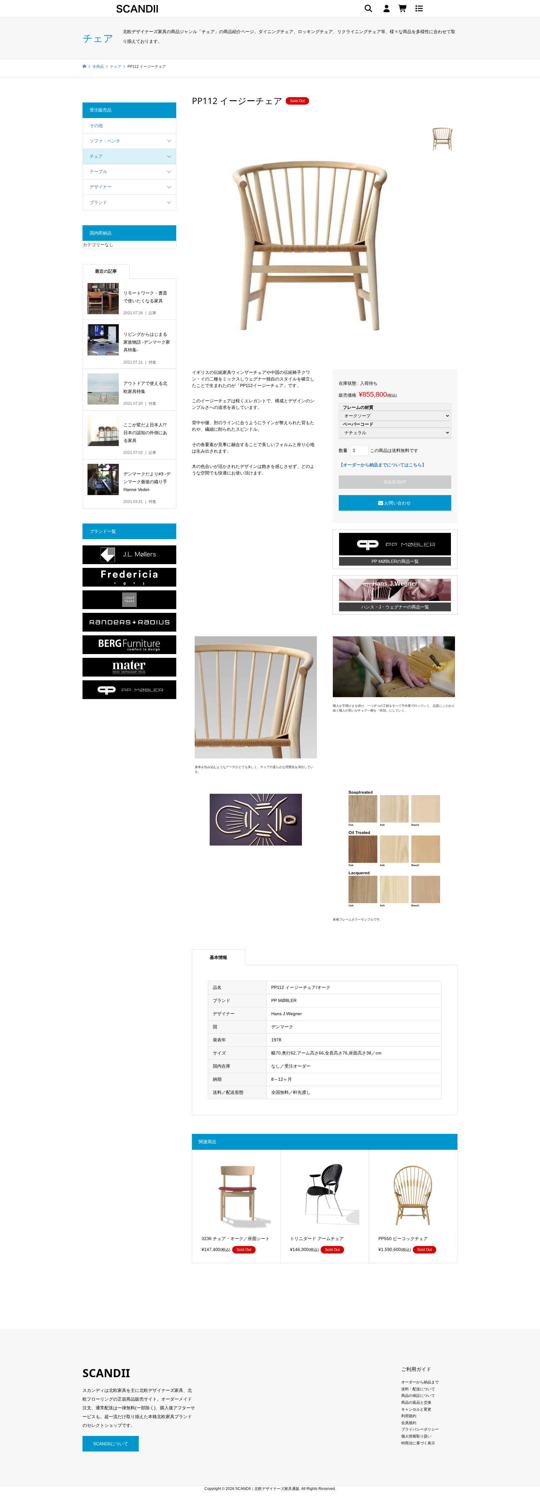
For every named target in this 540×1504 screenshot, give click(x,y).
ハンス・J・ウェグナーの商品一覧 (395, 606)
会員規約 (408, 1423)
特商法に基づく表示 (418, 1443)
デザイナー (101, 186)
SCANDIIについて (110, 1443)
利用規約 (408, 1416)
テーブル (98, 171)
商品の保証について (418, 1395)
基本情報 (218, 957)
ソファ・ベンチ (105, 140)
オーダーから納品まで (420, 1382)
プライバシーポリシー (420, 1429)
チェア (96, 156)
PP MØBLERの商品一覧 (395, 561)
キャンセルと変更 (416, 1409)
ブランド (98, 202)
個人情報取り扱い (416, 1436)
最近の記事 (106, 271)
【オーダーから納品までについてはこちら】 (382, 464)
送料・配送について (418, 1389)
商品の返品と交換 (416, 1402)
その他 (96, 125)
